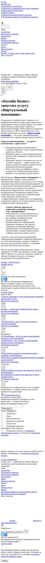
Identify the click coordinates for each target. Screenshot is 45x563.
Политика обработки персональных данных (19, 492)
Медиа (3, 51)
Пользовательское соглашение (13, 494)
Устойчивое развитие (9, 43)
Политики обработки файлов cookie (20, 555)
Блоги (3, 47)
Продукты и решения (9, 34)
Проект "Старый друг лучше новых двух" (18, 53)
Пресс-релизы (6, 49)
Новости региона (8, 40)
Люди (3, 479)
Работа (3, 38)
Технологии (6, 36)
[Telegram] (2, 279)
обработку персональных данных (18, 432)
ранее (16, 250)
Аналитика (5, 32)
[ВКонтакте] (5, 279)
